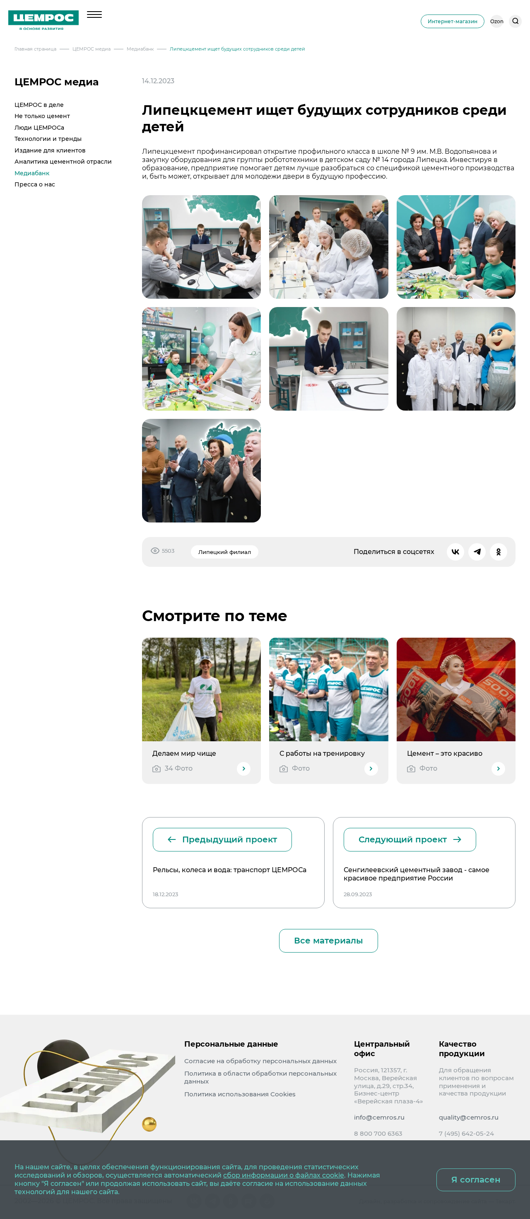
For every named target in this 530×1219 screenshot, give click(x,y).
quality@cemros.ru (469, 1117)
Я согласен (476, 1180)
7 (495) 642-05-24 (466, 1133)
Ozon (496, 21)
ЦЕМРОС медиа (56, 82)
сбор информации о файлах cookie (283, 1175)
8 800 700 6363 (378, 1133)
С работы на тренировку (322, 753)
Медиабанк (31, 173)
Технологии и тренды (48, 139)
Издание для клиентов (50, 150)
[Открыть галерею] (201, 247)
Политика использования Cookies (240, 1094)
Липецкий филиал (224, 552)
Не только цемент (42, 116)
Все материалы (328, 941)
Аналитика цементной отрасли (63, 161)
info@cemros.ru (379, 1117)
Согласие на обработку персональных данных (260, 1061)
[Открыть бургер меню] (94, 14)
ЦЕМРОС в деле (39, 105)
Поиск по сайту (515, 21)
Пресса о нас (34, 184)
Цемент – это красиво (444, 753)
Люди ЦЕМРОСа (39, 127)
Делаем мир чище (184, 753)
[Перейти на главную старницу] (43, 21)
